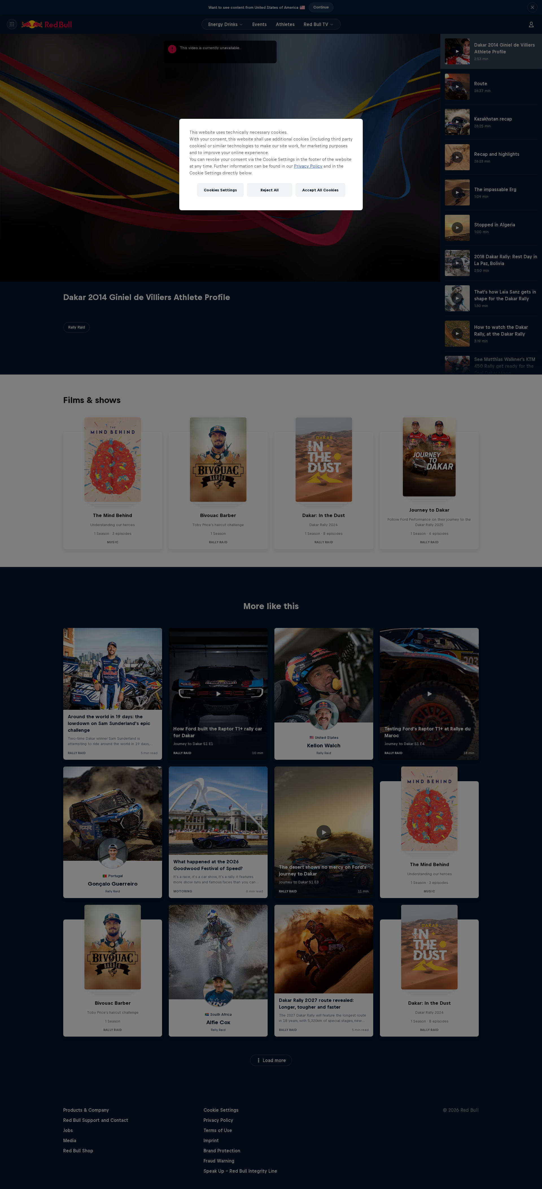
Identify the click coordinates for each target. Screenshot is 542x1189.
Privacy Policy (308, 166)
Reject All (270, 190)
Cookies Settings (220, 190)
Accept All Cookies (320, 190)
